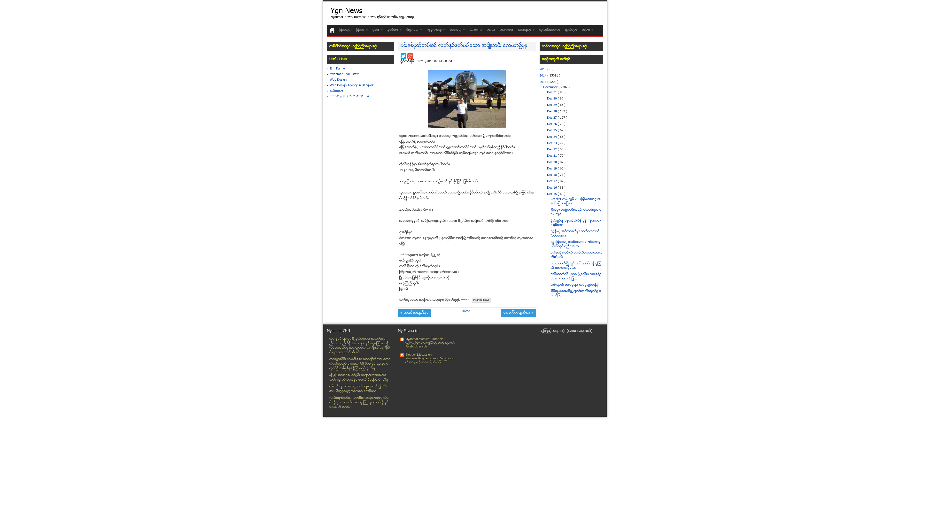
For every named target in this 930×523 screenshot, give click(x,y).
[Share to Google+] (410, 56)
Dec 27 (552, 118)
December (550, 87)
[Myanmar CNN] (332, 30)
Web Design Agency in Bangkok (351, 85)
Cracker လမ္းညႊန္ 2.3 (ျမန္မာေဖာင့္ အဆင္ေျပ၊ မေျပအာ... (576, 201)
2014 (543, 76)
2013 (543, 82)
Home (466, 311)
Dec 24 (552, 137)
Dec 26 (552, 124)
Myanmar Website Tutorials (424, 339)
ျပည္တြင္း (346, 30)
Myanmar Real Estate (344, 74)
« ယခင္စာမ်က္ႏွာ (414, 313)
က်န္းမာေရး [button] (435, 30)
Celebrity (476, 30)
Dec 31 (552, 92)
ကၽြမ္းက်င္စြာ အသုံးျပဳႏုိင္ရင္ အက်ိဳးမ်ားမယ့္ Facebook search (430, 345)
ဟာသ (491, 30)
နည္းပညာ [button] (525, 30)
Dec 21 (552, 156)
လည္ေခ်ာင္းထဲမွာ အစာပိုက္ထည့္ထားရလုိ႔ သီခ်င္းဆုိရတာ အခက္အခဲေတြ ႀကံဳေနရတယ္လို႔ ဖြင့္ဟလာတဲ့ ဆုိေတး (359, 402)
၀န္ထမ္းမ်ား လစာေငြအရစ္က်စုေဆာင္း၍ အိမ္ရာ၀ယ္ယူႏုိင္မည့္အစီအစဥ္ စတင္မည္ (358, 389)
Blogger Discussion (418, 355)
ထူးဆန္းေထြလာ (549, 30)
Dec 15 (552, 194)
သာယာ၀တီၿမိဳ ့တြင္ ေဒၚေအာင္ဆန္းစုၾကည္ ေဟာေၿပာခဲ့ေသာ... (576, 266)
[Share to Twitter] (403, 56)
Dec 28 (552, 111)
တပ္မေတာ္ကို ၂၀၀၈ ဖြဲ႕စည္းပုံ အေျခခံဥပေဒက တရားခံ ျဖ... (576, 276)
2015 (543, 69)
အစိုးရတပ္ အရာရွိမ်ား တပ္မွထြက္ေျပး (575, 285)
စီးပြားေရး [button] (412, 30)
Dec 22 (552, 149)
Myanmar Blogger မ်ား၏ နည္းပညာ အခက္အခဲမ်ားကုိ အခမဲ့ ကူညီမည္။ (429, 361)
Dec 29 (552, 105)
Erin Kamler (338, 69)
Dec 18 (552, 175)
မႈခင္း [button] (376, 30)
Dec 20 (552, 162)
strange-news (481, 300)
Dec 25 (552, 130)
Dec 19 (552, 169)
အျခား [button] (586, 30)
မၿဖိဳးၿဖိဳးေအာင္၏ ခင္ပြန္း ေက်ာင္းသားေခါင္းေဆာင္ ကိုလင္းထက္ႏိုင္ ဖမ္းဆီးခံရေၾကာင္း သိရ (358, 377)
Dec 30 (552, 99)
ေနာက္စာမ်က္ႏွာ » (519, 313)
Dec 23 (552, 143)
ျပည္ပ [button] (360, 30)
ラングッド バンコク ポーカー (351, 96)
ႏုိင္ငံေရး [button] (393, 30)
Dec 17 (552, 181)
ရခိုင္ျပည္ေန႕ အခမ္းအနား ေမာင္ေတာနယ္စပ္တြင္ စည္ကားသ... (576, 244)
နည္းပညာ (336, 91)
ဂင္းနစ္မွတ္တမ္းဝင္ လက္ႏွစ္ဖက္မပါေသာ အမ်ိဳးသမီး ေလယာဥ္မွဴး (464, 45)
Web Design (338, 80)
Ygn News (346, 11)
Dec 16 (552, 188)
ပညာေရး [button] (456, 30)
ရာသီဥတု (571, 30)
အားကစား (506, 30)
